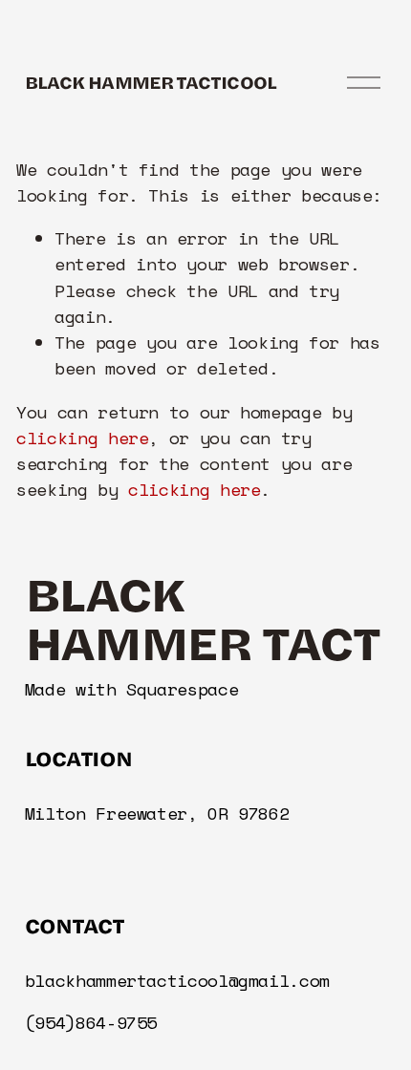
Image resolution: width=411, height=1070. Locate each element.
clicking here (82, 438)
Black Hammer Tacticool (150, 82)
